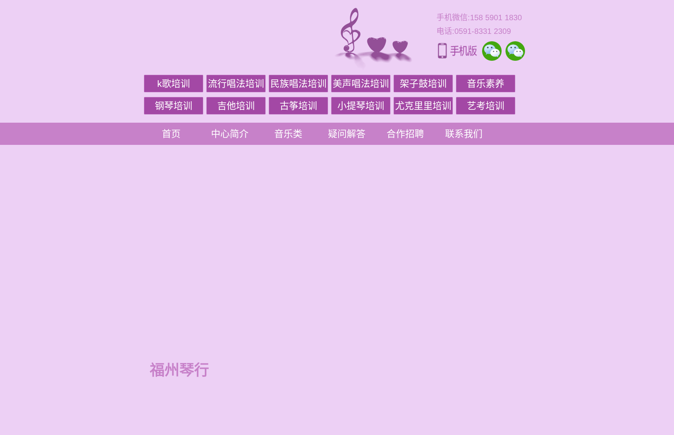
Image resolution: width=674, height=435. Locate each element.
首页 (171, 134)
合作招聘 (405, 134)
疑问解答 (346, 134)
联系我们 (463, 134)
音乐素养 (485, 83)
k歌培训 (173, 83)
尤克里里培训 (423, 105)
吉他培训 (236, 105)
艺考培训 (485, 105)
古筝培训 (298, 105)
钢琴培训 (173, 105)
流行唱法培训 (236, 83)
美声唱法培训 (361, 83)
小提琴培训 (360, 105)
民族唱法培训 (298, 83)
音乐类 (288, 134)
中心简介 (229, 134)
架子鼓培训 (423, 83)
